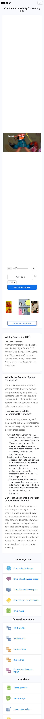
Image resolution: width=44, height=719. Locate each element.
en (39, 3)
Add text (11, 282)
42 (9, 268)
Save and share (22, 287)
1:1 (34, 268)
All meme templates (22, 323)
